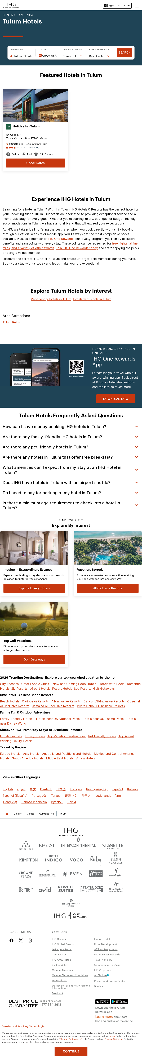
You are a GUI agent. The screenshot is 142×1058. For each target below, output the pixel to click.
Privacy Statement (113, 1038)
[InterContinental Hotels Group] (11, 5)
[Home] (7, 814)
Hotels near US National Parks (58, 719)
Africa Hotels (85, 758)
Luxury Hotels (35, 736)
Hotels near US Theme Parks (103, 719)
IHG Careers (59, 939)
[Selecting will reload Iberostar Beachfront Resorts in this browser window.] (47, 873)
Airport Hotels (40, 688)
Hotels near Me (11, 736)
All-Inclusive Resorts (66, 701)
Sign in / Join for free (119, 5)
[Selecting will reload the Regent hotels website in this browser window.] (47, 844)
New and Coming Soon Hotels (74, 684)
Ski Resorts (19, 688)
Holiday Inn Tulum (26, 126)
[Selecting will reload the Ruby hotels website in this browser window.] (95, 859)
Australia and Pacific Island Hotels (66, 753)
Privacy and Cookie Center (109, 981)
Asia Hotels (31, 753)
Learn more (104, 1016)
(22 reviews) (32, 147)
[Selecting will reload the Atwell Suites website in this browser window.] (65, 888)
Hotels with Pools (111, 684)
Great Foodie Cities (35, 684)
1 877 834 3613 (50, 1004)
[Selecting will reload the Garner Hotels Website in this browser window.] (26, 888)
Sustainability (60, 964)
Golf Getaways (104, 688)
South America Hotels (27, 758)
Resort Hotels (62, 688)
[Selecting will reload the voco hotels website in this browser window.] (76, 859)
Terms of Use (59, 980)
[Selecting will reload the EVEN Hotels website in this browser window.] (72, 873)
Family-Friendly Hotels (16, 719)
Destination (16, 49)
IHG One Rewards (61, 239)
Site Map (99, 986)
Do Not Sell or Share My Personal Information (71, 987)
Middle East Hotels (60, 758)
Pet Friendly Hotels (102, 736)
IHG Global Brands (63, 944)
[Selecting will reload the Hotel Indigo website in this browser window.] (53, 859)
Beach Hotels (9, 701)
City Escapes (9, 684)
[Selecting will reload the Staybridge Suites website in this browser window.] (92, 888)
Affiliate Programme (105, 949)
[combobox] (23, 56)
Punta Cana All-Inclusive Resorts (101, 706)
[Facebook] (12, 940)
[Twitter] (20, 940)
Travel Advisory (103, 959)
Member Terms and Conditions (70, 975)
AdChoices (100, 975)
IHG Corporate (102, 970)
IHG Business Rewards (107, 954)
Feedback (57, 993)
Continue (71, 1051)
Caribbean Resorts (35, 701)
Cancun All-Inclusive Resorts (104, 701)
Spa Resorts (82, 688)
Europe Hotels (10, 753)
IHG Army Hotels (61, 959)
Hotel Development (105, 944)
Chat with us (59, 954)
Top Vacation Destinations (66, 736)
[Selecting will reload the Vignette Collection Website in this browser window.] (112, 844)
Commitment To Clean (107, 964)
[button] (137, 5)
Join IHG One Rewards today (77, 248)
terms (112, 1035)
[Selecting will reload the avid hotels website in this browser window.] (45, 888)
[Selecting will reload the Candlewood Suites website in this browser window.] (71, 903)
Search (125, 52)
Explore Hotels (102, 939)
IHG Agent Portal (62, 949)
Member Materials (62, 970)
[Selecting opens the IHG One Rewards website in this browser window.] (71, 915)
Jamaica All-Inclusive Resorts (53, 706)
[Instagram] (29, 940)
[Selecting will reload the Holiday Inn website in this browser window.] (116, 873)
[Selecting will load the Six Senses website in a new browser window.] (26, 844)
